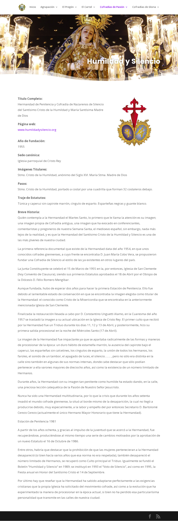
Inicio (33, 7)
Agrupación (47, 7)
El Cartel (87, 7)
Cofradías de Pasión (112, 7)
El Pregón (68, 7)
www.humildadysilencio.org (37, 130)
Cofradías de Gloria (144, 7)
